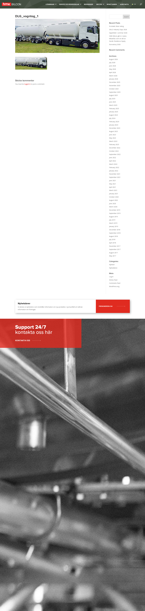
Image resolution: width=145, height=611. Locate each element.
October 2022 (114, 151)
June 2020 (112, 203)
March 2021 (113, 190)
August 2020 (113, 200)
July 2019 (112, 220)
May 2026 (112, 69)
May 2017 (112, 256)
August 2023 (113, 131)
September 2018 (114, 233)
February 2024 (114, 122)
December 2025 (114, 82)
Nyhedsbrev (113, 268)
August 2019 (113, 217)
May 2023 (112, 138)
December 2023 (114, 128)
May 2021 (112, 184)
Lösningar (50, 4)
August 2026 (113, 59)
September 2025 (114, 92)
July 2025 (112, 99)
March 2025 (113, 105)
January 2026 (113, 79)
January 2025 (113, 112)
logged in (27, 84)
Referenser (88, 4)
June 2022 (112, 158)
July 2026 (112, 63)
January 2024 (113, 125)
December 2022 (114, 148)
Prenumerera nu (106, 306)
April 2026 (112, 72)
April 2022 (112, 161)
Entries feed (113, 280)
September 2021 (114, 177)
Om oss (99, 4)
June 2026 (112, 66)
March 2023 (113, 141)
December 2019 (114, 210)
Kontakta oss (22, 340)
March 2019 (113, 223)
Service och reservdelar (69, 4)
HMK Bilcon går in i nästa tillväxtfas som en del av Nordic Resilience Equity (117, 38)
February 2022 (114, 167)
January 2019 (113, 226)
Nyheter (112, 265)
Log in (111, 277)
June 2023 (112, 135)
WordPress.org (114, 286)
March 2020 (113, 207)
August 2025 (113, 95)
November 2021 (114, 174)
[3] (133, 4)
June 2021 (112, 181)
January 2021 (113, 194)
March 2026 (113, 76)
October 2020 (114, 197)
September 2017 (114, 249)
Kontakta (124, 4)
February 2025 (114, 108)
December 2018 (114, 230)
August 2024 (113, 115)
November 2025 (114, 85)
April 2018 (112, 243)
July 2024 (112, 118)
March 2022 (113, 164)
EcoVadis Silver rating (116, 26)
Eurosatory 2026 (114, 44)
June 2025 (112, 102)
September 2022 (114, 154)
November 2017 (114, 246)
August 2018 (113, 236)
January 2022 (113, 171)
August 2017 (113, 253)
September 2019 (114, 213)
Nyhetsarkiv (112, 4)
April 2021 (112, 187)
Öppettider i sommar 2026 (118, 33)
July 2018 (112, 239)
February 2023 (114, 144)
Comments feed (114, 283)
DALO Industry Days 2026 (118, 30)
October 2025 (114, 89)
